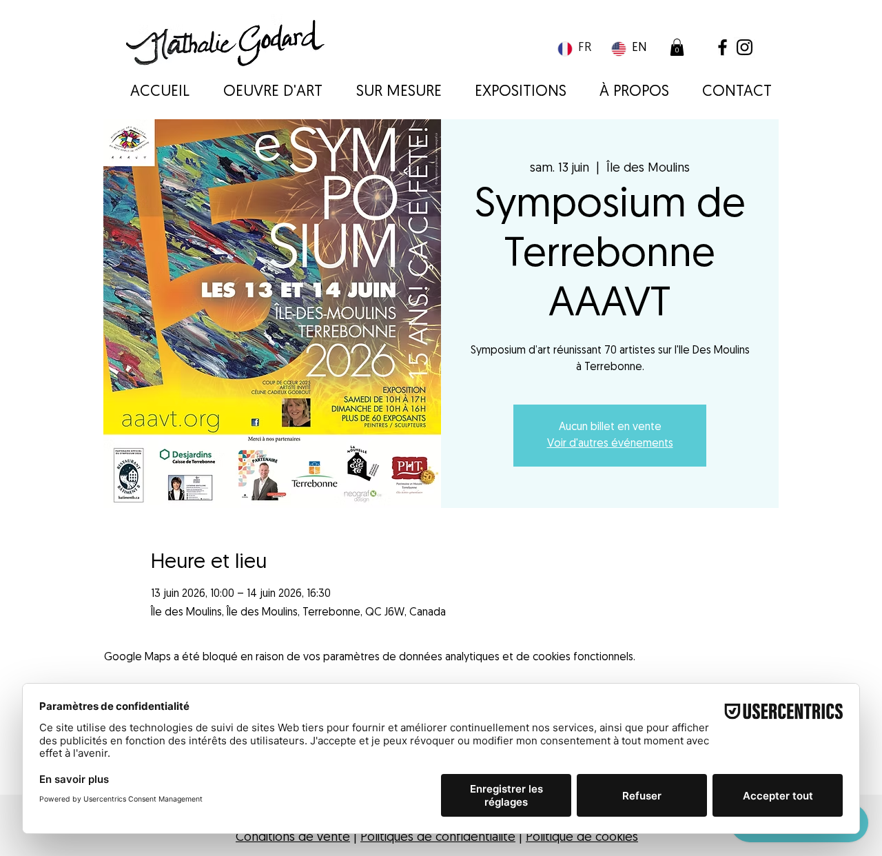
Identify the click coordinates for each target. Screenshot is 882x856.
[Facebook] (722, 47)
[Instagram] (744, 47)
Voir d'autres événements (610, 443)
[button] (677, 47)
